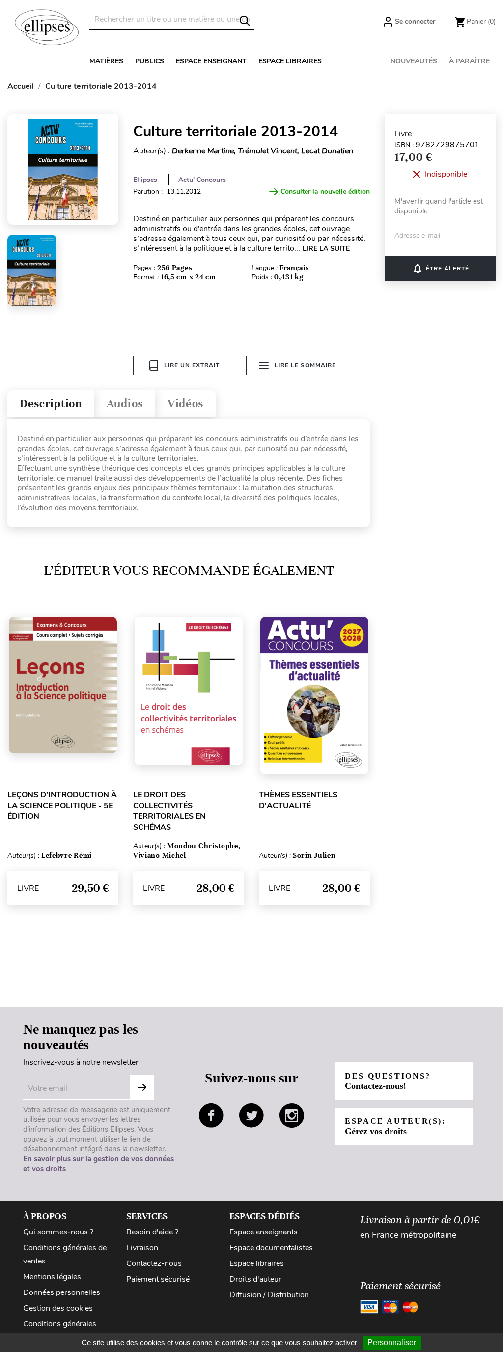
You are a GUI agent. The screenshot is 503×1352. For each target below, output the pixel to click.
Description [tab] (51, 403)
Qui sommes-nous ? (58, 1232)
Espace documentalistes (271, 1247)
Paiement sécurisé (158, 1279)
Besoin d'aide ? (152, 1232)
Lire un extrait (192, 365)
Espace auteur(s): (395, 1126)
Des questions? (388, 1081)
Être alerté (440, 268)
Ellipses (145, 179)
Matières (106, 61)
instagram (291, 1115)
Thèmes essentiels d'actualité (298, 800)
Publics (149, 61)
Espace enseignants (263, 1232)
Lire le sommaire (305, 365)
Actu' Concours (202, 179)
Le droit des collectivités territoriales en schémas (169, 811)
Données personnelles (61, 1292)
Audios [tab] (125, 403)
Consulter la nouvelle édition (325, 191)
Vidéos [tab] (185, 403)
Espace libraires (290, 61)
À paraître (469, 61)
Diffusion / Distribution (269, 1295)
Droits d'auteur (255, 1279)
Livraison (142, 1247)
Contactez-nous (154, 1263)
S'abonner (142, 1087)
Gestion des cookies (58, 1308)
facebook (211, 1115)
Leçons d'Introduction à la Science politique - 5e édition (62, 805)
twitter (251, 1115)
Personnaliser (391, 1342)
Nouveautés (414, 61)
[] (244, 20)
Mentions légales (52, 1276)
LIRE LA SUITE (326, 248)
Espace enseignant (211, 61)
